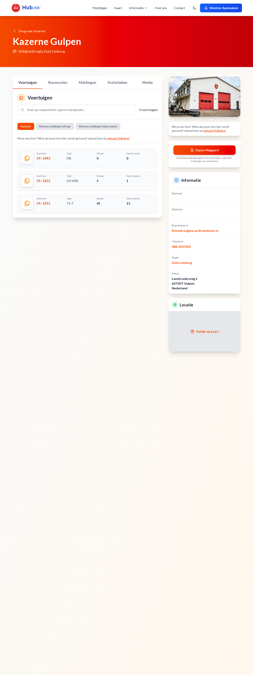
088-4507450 (181, 246)
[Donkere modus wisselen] (194, 8)
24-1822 (43, 181)
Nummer (26, 126)
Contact (179, 8)
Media (147, 82)
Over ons (161, 8)
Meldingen (100, 8)
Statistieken (117, 82)
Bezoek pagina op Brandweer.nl (195, 230)
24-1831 (43, 203)
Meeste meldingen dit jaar (55, 126)
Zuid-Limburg (182, 262)
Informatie (136, 8)
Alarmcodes (57, 82)
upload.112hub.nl (118, 138)
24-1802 (43, 158)
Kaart (118, 8)
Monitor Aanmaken (224, 8)
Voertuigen (27, 82)
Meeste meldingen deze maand (98, 126)
